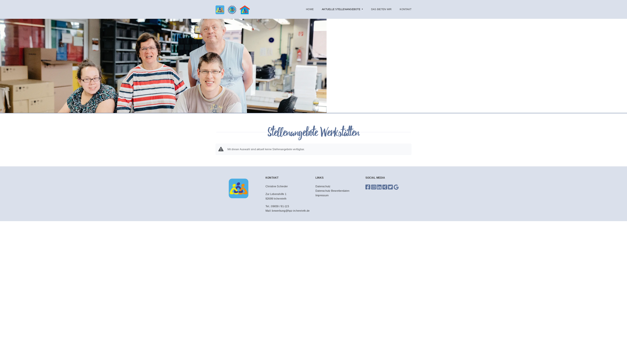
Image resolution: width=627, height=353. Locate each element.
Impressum (322, 195)
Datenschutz (322, 186)
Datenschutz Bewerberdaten (332, 190)
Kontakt (405, 9)
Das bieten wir (381, 9)
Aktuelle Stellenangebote (341, 9)
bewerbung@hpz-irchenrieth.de (291, 210)
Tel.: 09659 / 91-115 (277, 206)
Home (310, 9)
